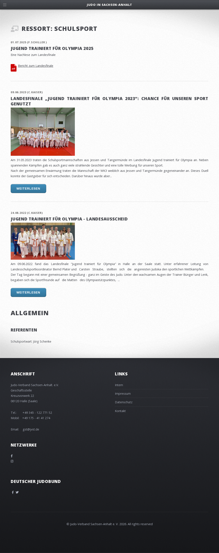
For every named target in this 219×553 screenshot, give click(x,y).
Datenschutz (123, 402)
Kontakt (120, 411)
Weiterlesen (28, 188)
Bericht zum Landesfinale (35, 66)
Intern (119, 385)
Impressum (123, 393)
